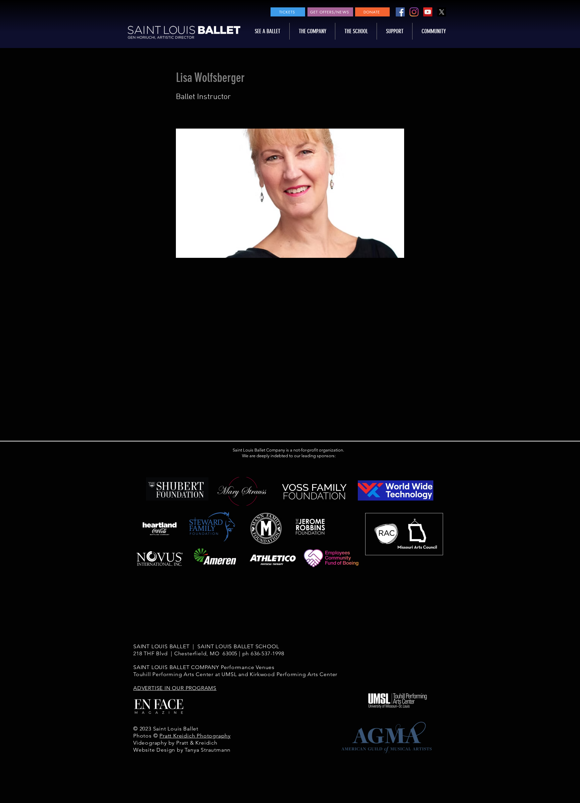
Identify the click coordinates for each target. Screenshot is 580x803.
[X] (441, 11)
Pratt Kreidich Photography (195, 736)
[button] (267, 31)
